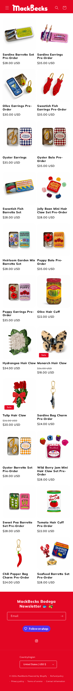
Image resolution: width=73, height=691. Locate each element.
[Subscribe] (62, 616)
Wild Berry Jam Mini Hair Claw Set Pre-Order (52, 471)
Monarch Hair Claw (52, 363)
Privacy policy (17, 681)
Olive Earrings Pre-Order (17, 107)
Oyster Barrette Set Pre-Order (17, 469)
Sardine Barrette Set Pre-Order (18, 56)
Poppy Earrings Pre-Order (18, 313)
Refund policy (56, 676)
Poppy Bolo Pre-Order (49, 262)
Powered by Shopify (37, 676)
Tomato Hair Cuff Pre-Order (50, 524)
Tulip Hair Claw (14, 415)
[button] (7, 8)
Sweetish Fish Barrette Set (13, 210)
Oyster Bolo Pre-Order (50, 159)
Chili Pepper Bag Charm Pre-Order (16, 575)
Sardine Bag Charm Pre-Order (52, 417)
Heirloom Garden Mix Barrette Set (19, 262)
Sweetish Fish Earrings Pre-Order (52, 107)
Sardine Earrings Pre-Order (50, 56)
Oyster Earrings (15, 157)
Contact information (55, 681)
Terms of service (35, 681)
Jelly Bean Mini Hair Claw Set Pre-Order (52, 210)
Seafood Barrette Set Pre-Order (53, 575)
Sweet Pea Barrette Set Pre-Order (17, 524)
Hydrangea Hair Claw (19, 363)
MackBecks (23, 676)
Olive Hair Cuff (48, 311)
